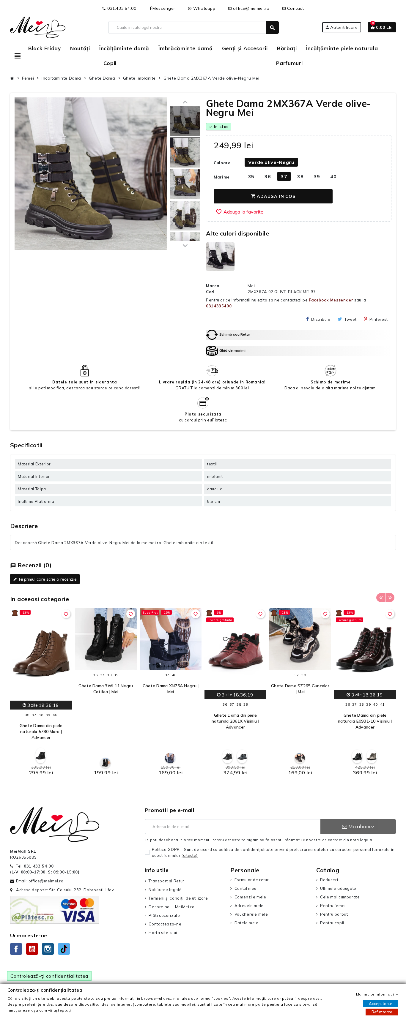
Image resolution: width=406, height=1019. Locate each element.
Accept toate (380, 1003)
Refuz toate (382, 1011)
